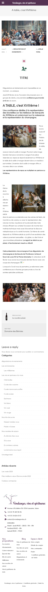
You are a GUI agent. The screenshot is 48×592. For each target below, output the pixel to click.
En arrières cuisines (11, 445)
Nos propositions (7, 540)
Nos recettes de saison (10, 431)
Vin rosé (7, 408)
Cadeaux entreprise (9, 481)
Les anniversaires (8, 366)
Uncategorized (7, 455)
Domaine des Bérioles (13, 331)
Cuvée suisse (9, 394)
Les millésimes (9, 370)
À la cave (7, 440)
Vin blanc (7, 403)
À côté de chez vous (11, 436)
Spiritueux (7, 398)
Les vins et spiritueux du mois (12, 375)
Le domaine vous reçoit (12, 450)
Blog (24, 539)
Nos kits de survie (8, 417)
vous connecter (16, 352)
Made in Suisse (9, 426)
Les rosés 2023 (7, 471)
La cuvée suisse (18, 318)
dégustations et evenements (12, 361)
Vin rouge (7, 412)
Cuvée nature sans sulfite (13, 389)
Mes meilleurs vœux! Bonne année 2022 (16, 476)
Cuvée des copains (11, 384)
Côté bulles (8, 380)
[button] (24, 61)
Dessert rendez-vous (11, 422)
